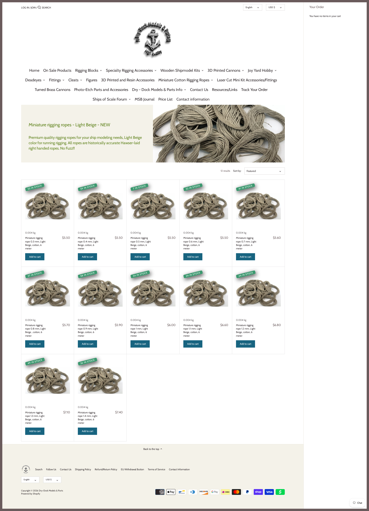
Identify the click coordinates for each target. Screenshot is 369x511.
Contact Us (65, 469)
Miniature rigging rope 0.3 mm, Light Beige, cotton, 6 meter (35, 243)
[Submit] (39, 7)
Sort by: (237, 170)
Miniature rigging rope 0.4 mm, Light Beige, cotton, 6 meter (88, 243)
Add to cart (35, 256)
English (249, 7)
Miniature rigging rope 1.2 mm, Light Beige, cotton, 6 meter (245, 330)
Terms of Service (156, 469)
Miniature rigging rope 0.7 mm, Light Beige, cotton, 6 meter (246, 243)
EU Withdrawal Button (132, 469)
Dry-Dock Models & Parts (51, 490)
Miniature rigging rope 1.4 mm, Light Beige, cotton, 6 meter (87, 417)
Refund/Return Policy (106, 469)
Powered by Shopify (30, 493)
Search (38, 469)
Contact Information (179, 469)
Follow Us (51, 469)
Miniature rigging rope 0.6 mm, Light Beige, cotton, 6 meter (193, 243)
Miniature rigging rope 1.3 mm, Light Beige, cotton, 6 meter (34, 417)
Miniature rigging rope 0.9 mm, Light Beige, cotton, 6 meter (88, 330)
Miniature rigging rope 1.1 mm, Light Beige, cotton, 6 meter (192, 330)
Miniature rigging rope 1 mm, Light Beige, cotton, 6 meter (139, 330)
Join (33, 7)
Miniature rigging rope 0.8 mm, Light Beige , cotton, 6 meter (35, 330)
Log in (25, 7)
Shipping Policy (83, 469)
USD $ (271, 7)
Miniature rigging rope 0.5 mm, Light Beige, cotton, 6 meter (140, 243)
